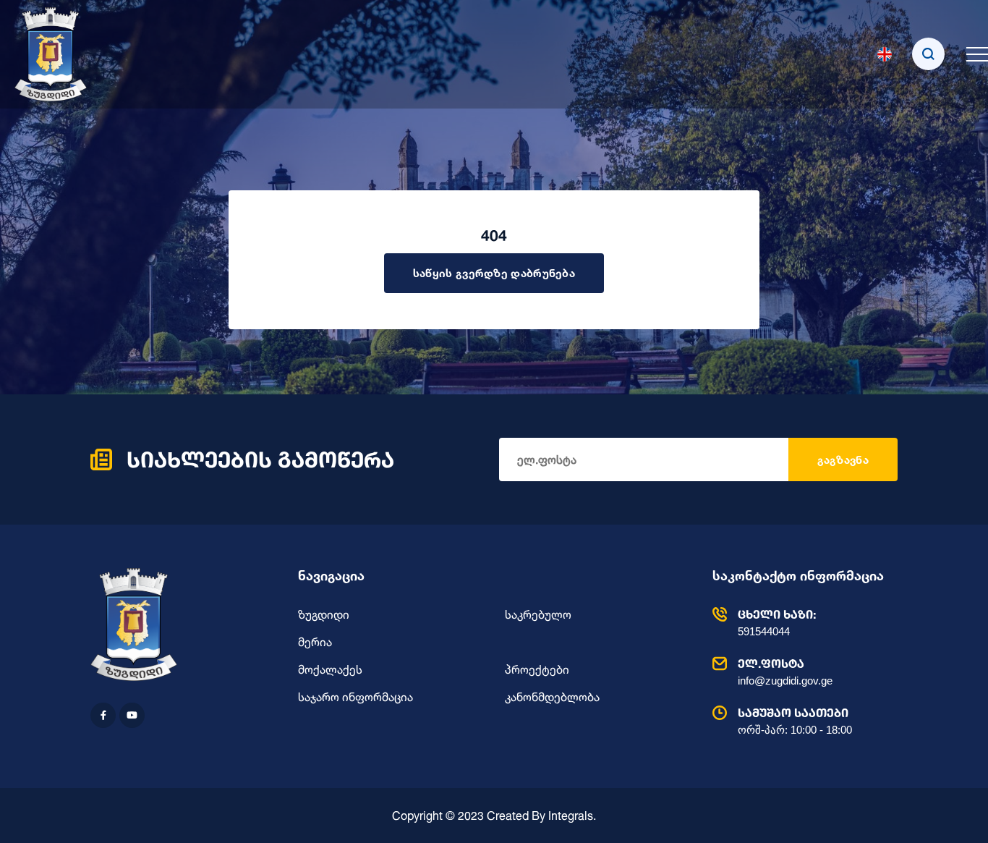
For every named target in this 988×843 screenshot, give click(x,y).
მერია (315, 642)
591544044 (777, 622)
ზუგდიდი (323, 614)
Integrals (570, 815)
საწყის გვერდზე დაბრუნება (494, 273)
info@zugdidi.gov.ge (785, 671)
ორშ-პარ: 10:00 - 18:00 (795, 721)
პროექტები (537, 669)
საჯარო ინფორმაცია (355, 697)
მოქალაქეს (330, 669)
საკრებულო (538, 614)
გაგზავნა (843, 460)
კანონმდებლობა (552, 697)
